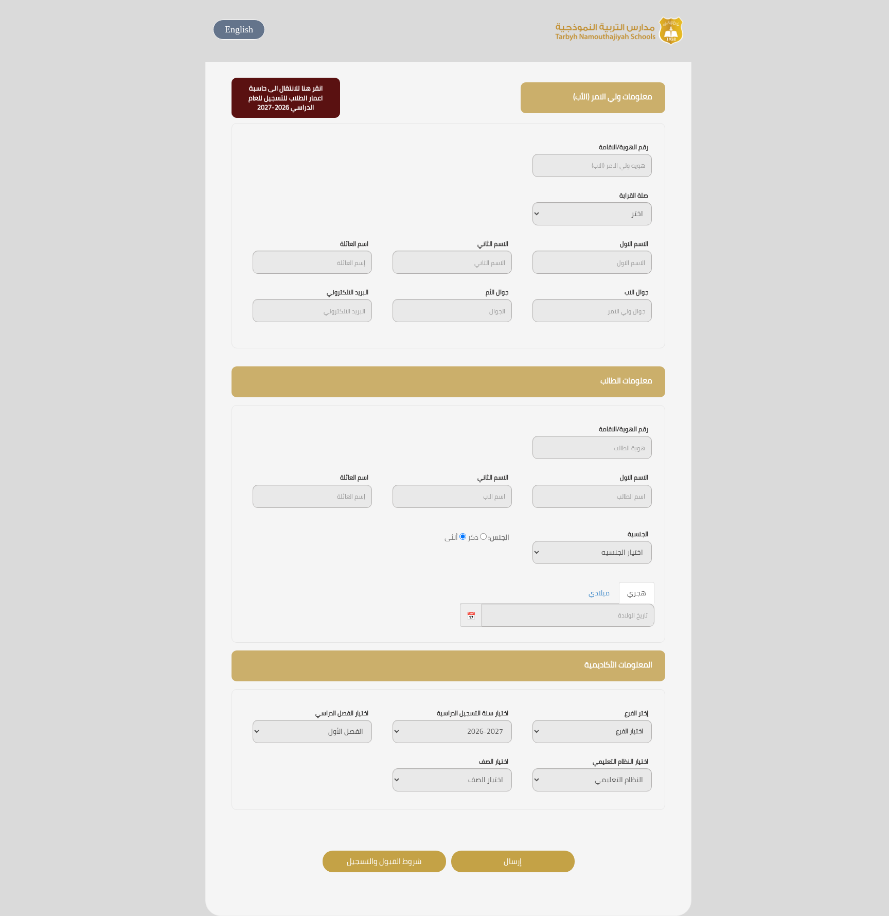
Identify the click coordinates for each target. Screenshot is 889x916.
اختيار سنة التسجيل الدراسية (472, 713)
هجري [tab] (636, 593)
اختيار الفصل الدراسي (341, 713)
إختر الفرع (636, 713)
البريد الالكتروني (347, 292)
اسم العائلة (354, 243)
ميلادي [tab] (599, 593)
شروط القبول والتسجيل (384, 861)
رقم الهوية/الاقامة (623, 147)
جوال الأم (497, 292)
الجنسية (638, 534)
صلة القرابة (633, 195)
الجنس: (498, 537)
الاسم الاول (634, 243)
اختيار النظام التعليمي (620, 761)
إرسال (513, 861)
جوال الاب (636, 292)
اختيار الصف (493, 761)
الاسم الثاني (492, 243)
